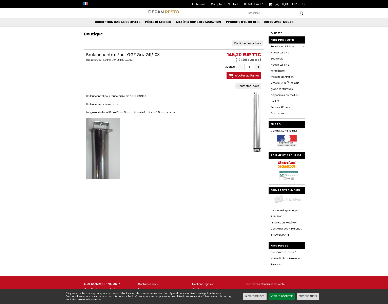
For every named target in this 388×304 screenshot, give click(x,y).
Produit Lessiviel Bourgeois (280, 55)
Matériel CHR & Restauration (198, 22)
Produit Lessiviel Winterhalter (280, 67)
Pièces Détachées (158, 22)
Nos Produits (282, 40)
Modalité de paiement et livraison (285, 261)
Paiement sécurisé (286, 155)
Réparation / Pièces (282, 46)
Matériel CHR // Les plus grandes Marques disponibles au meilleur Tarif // (285, 92)
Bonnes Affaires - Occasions (281, 110)
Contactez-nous (148, 284)
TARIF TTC (277, 33)
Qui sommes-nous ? (278, 22)
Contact (233, 4)
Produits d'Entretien (242, 22)
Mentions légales (202, 284)
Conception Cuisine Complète (117, 22)
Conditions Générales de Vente (265, 284)
